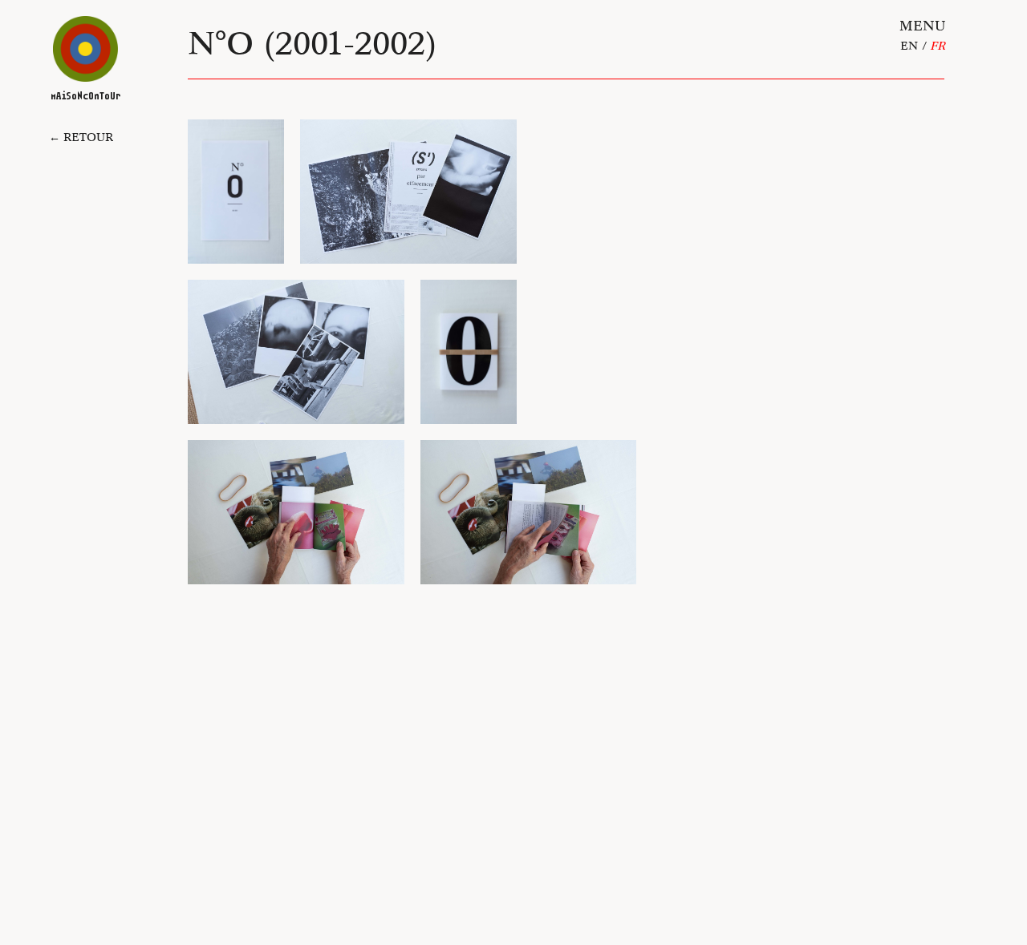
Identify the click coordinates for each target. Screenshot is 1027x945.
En (909, 45)
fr (937, 45)
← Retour (81, 137)
